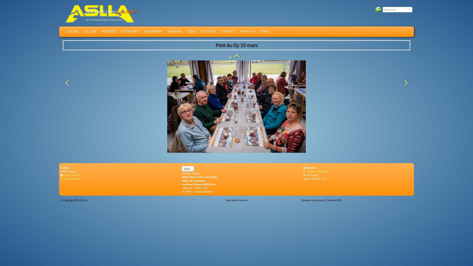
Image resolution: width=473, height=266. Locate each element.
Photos (247, 31)
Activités (109, 31)
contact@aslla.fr (73, 179)
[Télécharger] (230, 57)
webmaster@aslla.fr (317, 171)
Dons (265, 31)
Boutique (208, 31)
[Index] (236, 57)
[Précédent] (66, 83)
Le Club (90, 31)
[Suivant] (406, 83)
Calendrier (153, 31)
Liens (191, 31)
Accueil (73, 31)
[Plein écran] (243, 57)
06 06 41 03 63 (72, 175)
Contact (227, 31)
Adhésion (174, 31)
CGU (187, 168)
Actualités (129, 31)
